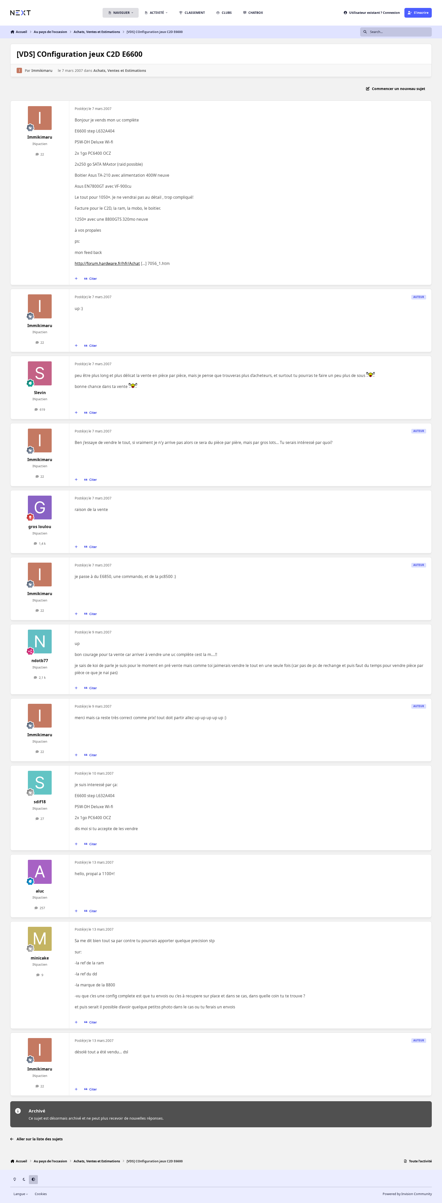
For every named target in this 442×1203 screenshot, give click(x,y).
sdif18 (40, 802)
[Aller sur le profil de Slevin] (40, 373)
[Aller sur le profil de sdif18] (40, 783)
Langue (20, 1194)
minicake (40, 958)
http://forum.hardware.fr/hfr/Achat (107, 263)
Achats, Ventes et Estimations (119, 70)
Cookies (41, 1194)
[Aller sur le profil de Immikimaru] (19, 70)
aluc (40, 891)
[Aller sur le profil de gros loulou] (40, 508)
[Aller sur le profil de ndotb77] (40, 642)
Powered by (407, 1194)
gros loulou (39, 526)
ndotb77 (39, 660)
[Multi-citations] (76, 279)
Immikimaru (41, 70)
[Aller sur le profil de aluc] (40, 872)
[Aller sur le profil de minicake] (40, 939)
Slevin (40, 392)
